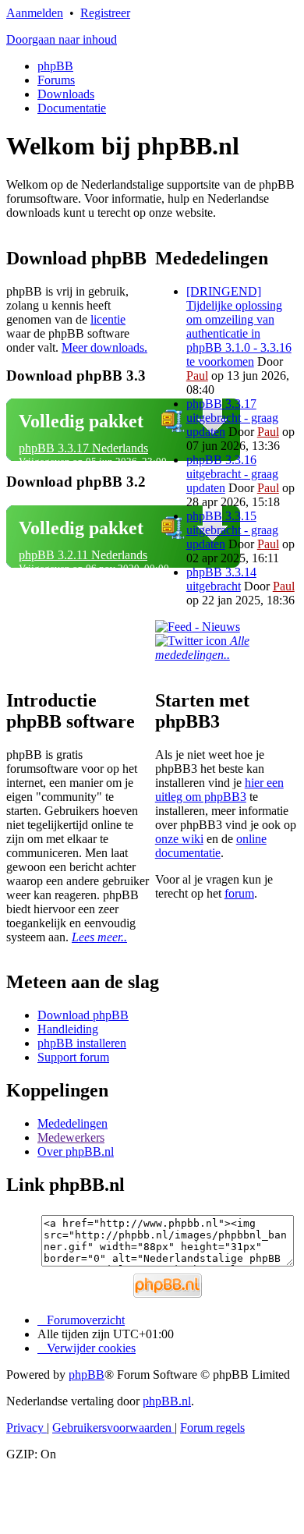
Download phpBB (83, 1015)
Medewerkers (70, 1137)
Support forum (73, 1057)
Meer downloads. (104, 347)
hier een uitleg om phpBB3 (219, 789)
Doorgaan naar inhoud (61, 39)
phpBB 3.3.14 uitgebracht (221, 579)
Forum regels (212, 1427)
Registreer (105, 12)
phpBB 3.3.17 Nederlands (83, 448)
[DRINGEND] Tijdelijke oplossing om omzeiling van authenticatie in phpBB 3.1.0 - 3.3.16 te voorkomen (239, 326)
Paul (197, 375)
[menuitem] (86, 1348)
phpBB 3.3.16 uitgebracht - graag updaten (232, 473)
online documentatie (211, 845)
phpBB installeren (81, 1043)
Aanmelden (34, 12)
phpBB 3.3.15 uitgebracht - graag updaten (232, 530)
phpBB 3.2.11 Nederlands (83, 555)
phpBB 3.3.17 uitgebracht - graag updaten (232, 417)
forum (239, 893)
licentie (107, 319)
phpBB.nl (167, 1401)
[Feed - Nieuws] (197, 626)
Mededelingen (72, 1123)
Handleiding (67, 1029)
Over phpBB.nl (75, 1151)
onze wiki (179, 838)
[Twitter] (192, 640)
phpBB (55, 66)
